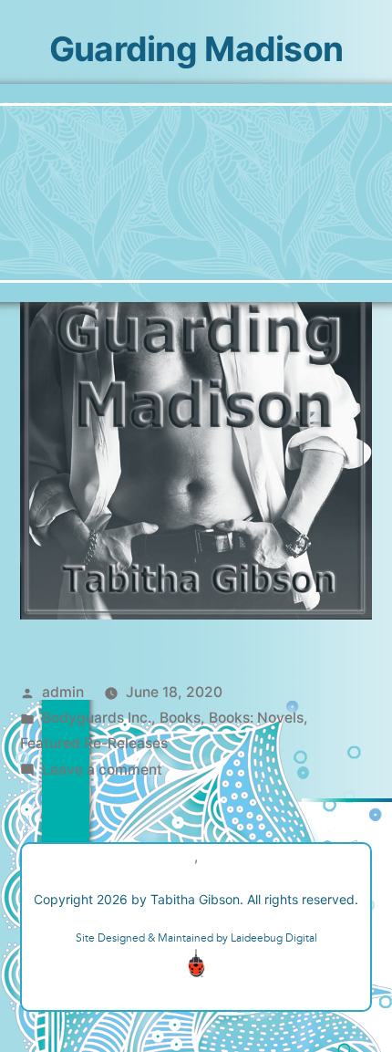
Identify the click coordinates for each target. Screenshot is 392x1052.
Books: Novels (256, 717)
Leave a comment (102, 769)
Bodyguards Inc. (96, 717)
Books (180, 717)
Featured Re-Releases (94, 743)
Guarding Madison (196, 48)
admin (63, 692)
